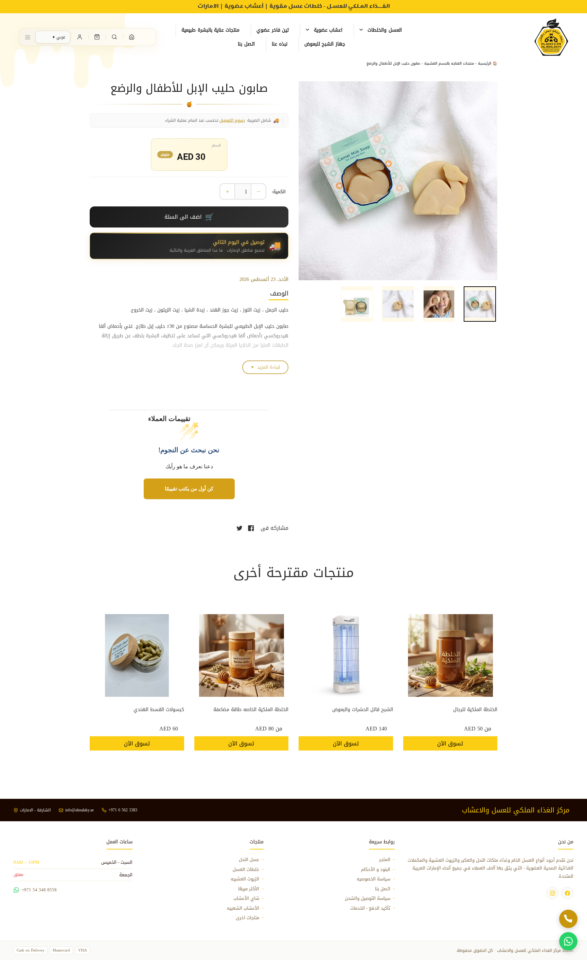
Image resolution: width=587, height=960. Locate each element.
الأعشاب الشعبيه (243, 908)
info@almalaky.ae (79, 810)
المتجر (384, 859)
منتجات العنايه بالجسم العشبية (449, 63)
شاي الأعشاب (246, 898)
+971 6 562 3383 (122, 810)
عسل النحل (249, 859)
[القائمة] (27, 37)
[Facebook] (567, 893)
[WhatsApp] (568, 941)
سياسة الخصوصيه (373, 879)
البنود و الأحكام (375, 869)
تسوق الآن (450, 743)
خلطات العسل (246, 869)
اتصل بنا (382, 889)
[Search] (114, 37)
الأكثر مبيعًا (248, 889)
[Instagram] (552, 893)
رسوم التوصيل (232, 120)
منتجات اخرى (247, 917)
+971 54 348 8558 (39, 890)
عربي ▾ (59, 37)
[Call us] (568, 919)
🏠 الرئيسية (487, 63)
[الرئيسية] (131, 37)
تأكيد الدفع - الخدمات (370, 908)
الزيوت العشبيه (245, 879)
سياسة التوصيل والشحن (367, 898)
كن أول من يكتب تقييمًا (189, 488)
